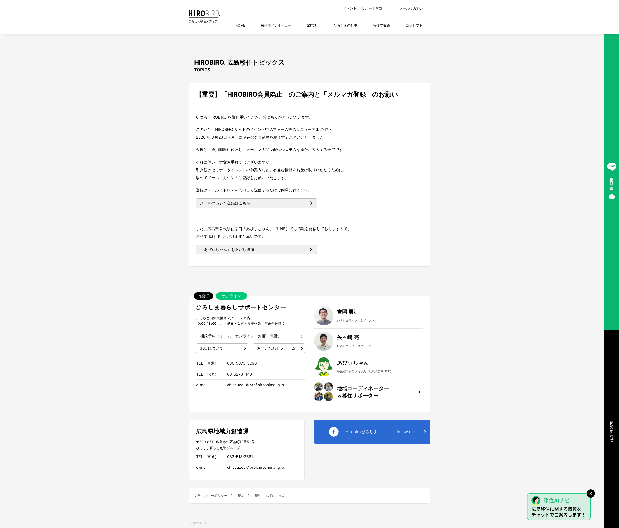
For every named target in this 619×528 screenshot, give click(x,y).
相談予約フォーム (240, 335)
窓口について (211, 348)
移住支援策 (381, 25)
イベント (350, 8)
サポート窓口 (372, 8)
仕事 (345, 25)
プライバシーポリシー (211, 495)
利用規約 (237, 495)
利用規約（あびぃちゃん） (268, 495)
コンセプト (414, 25)
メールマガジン (411, 8)
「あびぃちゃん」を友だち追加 (227, 249)
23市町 (312, 25)
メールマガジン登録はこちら (225, 203)
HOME (240, 25)
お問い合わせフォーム (276, 348)
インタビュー (276, 25)
